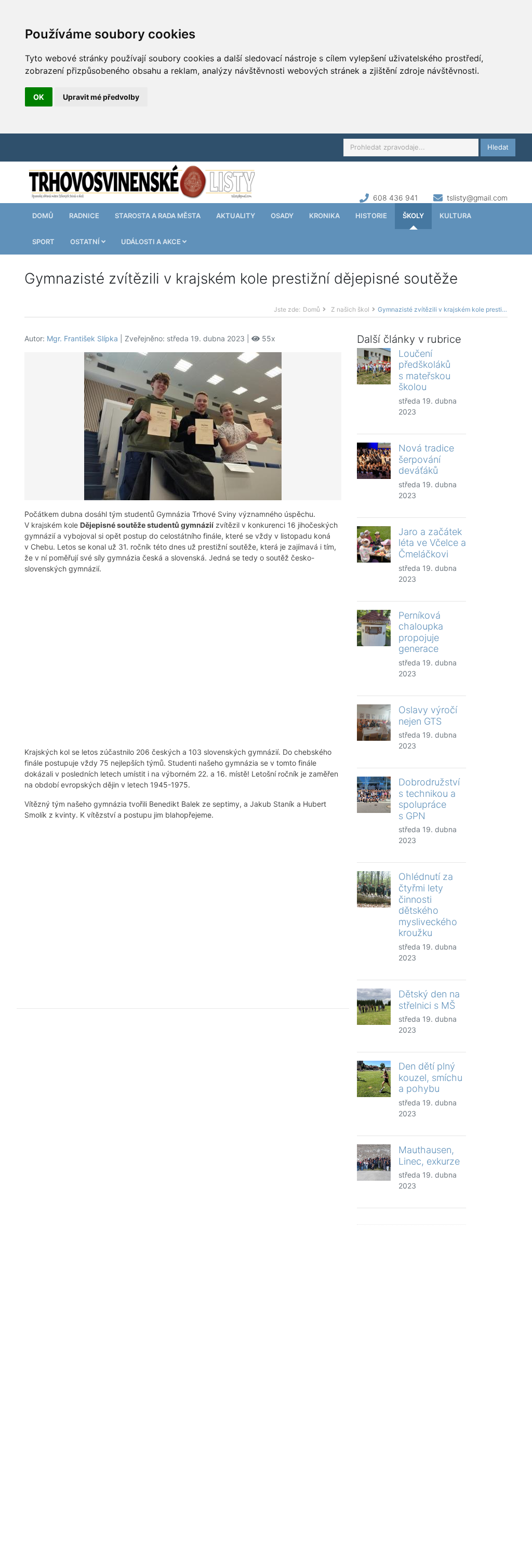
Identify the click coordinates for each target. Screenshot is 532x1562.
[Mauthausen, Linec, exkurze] (374, 1162)
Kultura (455, 215)
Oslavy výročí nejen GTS (427, 715)
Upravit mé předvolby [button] (101, 96)
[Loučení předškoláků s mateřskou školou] (374, 366)
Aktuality (235, 215)
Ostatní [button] (85, 241)
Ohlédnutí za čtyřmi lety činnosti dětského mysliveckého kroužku (427, 904)
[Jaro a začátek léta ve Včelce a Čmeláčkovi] (374, 544)
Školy (413, 215)
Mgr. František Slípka (82, 338)
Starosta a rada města (158, 215)
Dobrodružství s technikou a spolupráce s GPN (429, 799)
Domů (43, 215)
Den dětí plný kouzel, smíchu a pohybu (430, 1077)
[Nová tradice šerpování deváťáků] (374, 461)
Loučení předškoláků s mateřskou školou (424, 370)
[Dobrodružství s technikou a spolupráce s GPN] (374, 795)
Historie (371, 215)
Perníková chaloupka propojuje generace (420, 632)
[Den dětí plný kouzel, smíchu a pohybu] (374, 1079)
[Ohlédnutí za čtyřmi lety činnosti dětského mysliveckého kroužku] (374, 889)
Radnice (84, 215)
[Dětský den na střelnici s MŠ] (374, 1007)
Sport (43, 241)
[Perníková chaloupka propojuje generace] (374, 628)
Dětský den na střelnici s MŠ (429, 1000)
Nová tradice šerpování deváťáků (426, 459)
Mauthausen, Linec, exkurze (429, 1155)
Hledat (498, 147)
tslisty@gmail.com (477, 197)
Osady (282, 215)
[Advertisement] (182, 660)
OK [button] (38, 96)
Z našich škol (350, 309)
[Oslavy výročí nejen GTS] (374, 722)
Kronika (324, 215)
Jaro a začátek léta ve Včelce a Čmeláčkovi (432, 542)
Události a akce (151, 241)
